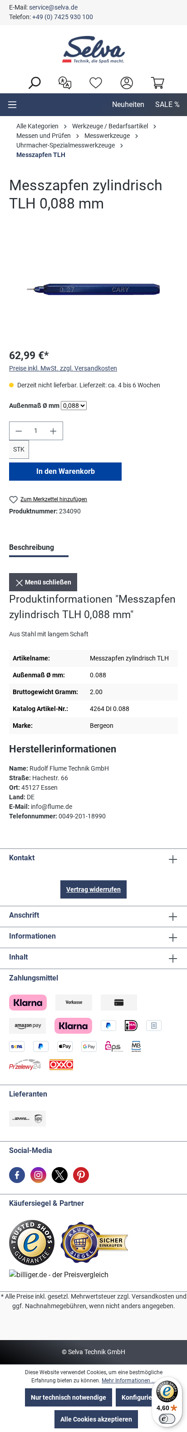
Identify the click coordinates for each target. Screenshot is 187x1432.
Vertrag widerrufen (93, 889)
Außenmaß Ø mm (34, 405)
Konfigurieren (142, 1397)
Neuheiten (128, 104)
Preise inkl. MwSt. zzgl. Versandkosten (63, 368)
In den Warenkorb (65, 471)
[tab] (39, 548)
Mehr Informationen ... (129, 1380)
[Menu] (12, 104)
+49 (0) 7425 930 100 (62, 16)
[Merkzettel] (93, 82)
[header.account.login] (124, 82)
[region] (93, 289)
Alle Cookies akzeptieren (96, 1419)
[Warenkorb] (155, 82)
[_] (93, 289)
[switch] (167, 1419)
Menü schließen (47, 582)
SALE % (167, 104)
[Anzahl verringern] (18, 430)
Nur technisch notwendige (68, 1397)
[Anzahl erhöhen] (53, 430)
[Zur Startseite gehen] (93, 49)
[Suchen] (31, 82)
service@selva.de (53, 7)
